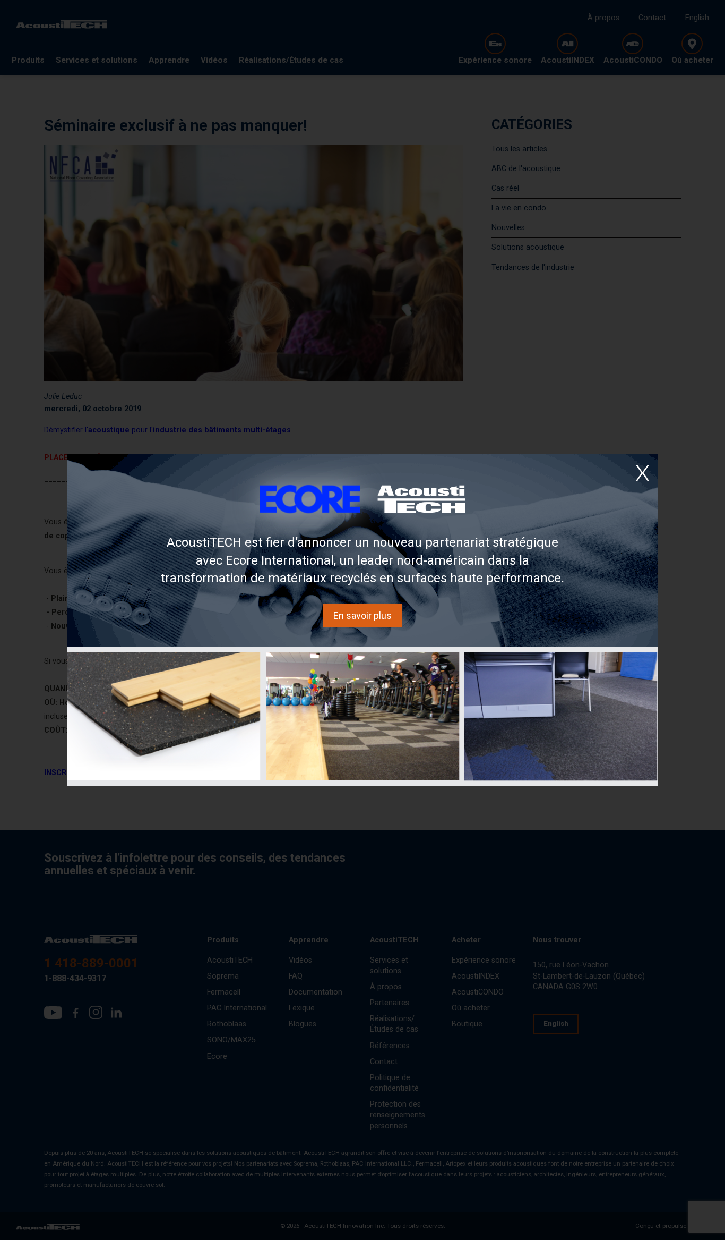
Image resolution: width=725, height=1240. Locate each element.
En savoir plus (362, 615)
